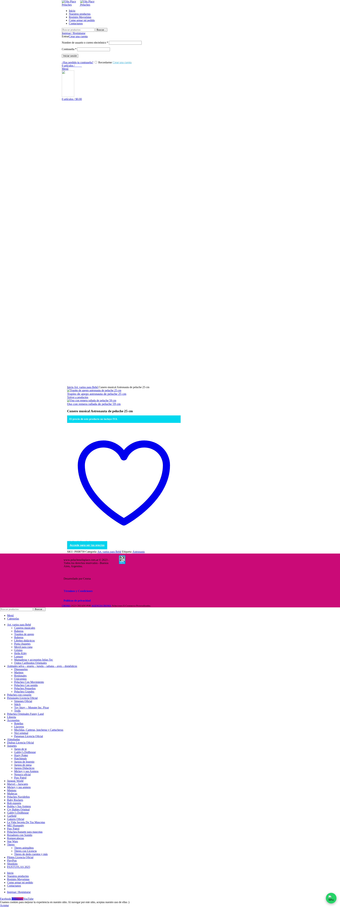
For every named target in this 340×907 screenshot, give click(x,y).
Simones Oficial (23, 701)
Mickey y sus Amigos (26, 771)
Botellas (18, 723)
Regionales (20, 675)
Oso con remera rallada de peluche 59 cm (94, 404)
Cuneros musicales (24, 627)
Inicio (70, 387)
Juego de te (20, 748)
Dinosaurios (21, 669)
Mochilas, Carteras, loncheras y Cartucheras (38, 729)
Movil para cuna (23, 646)
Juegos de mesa (23, 764)
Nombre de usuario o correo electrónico (85, 42)
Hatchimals (20, 758)
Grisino (18, 650)
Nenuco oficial (22, 774)
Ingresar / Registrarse (19, 892)
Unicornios (20, 678)
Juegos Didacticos (24, 768)
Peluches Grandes (24, 691)
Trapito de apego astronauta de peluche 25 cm (96, 394)
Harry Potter (21, 755)
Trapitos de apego (24, 634)
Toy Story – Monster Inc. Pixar (31, 707)
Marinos (18, 672)
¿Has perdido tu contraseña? (77, 62)
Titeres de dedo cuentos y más (31, 854)
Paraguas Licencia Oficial (28, 736)
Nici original (21, 733)
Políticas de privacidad (77, 600)
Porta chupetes (22, 643)
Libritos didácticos (24, 640)
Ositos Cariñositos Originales (30, 662)
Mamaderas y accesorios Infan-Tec (33, 659)
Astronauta (138, 551)
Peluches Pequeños (25, 688)
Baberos (18, 631)
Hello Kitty (20, 653)
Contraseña (69, 49)
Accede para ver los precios (87, 545)
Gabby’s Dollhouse (25, 752)
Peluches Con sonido (26, 685)
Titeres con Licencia (25, 850)
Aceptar (4, 905)
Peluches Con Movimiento (29, 682)
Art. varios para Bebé (86, 387)
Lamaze (18, 656)
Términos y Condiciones (78, 591)
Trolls (17, 710)
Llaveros (19, 726)
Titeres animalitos (24, 847)
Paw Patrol (20, 777)
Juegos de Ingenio (24, 761)
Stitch (17, 704)
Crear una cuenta (78, 36)
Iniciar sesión (70, 56)
